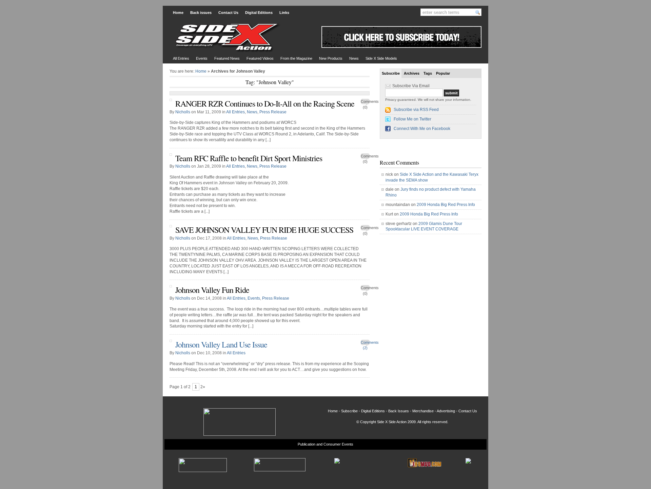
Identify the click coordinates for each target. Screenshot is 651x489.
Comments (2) (365, 343)
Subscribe (391, 73)
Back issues (201, 13)
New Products (330, 58)
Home (178, 13)
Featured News (227, 58)
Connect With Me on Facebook (422, 128)
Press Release (273, 112)
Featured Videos (260, 58)
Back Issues (398, 411)
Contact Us (228, 13)
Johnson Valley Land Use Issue (221, 344)
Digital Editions (259, 13)
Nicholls (182, 112)
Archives (411, 73)
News (354, 58)
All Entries (181, 58)
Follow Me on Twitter (412, 119)
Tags (427, 73)
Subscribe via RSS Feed (416, 109)
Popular (443, 73)
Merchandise (423, 411)
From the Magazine (296, 58)
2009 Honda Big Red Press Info (446, 204)
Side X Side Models (381, 58)
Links (284, 13)
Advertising (446, 411)
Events (202, 58)
